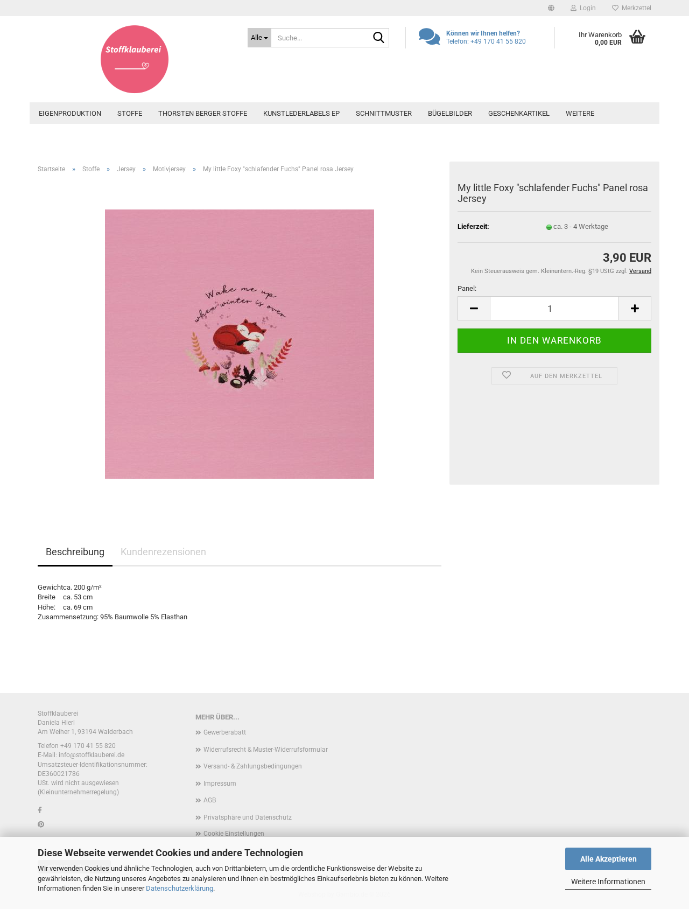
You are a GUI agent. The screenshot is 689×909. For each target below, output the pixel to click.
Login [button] (586, 8)
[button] (551, 8)
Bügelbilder (450, 113)
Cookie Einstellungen (233, 833)
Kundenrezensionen (163, 551)
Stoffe (129, 113)
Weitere (580, 113)
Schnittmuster (384, 113)
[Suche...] (379, 38)
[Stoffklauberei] (134, 59)
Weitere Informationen (608, 881)
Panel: (467, 288)
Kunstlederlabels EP (301, 113)
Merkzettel (634, 8)
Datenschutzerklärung (179, 888)
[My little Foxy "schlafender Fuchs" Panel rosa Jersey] (239, 343)
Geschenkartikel (519, 113)
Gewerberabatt (224, 732)
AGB (209, 800)
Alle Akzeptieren (608, 859)
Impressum (219, 783)
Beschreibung (75, 551)
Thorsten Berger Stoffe (202, 113)
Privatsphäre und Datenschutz (247, 817)
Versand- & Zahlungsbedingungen (252, 766)
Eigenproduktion (70, 113)
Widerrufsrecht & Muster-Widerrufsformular (265, 749)
